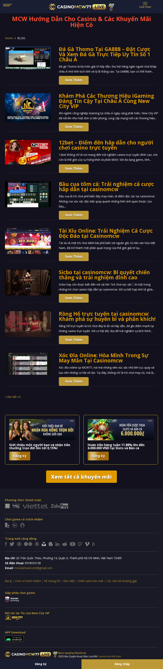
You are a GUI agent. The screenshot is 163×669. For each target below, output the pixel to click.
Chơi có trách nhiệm (28, 581)
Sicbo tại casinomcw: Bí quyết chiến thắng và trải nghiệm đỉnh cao (104, 275)
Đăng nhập (122, 664)
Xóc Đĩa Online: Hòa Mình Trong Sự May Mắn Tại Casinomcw (103, 358)
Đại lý (8, 581)
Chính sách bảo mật (90, 581)
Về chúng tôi (52, 581)
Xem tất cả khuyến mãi (81, 476)
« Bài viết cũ (13, 397)
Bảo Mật (69, 581)
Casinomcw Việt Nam (109, 656)
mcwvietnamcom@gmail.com (33, 568)
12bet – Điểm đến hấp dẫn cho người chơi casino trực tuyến (106, 145)
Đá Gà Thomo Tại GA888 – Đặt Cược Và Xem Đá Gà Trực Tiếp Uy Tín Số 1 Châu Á (104, 54)
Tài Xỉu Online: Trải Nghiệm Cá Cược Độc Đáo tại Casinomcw (106, 233)
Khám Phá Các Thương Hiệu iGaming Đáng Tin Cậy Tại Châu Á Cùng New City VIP (106, 101)
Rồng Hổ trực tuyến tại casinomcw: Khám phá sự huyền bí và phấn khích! (107, 316)
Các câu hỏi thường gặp (122, 581)
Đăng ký (41, 664)
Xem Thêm (73, 80)
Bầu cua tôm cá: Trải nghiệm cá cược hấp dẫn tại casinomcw (106, 186)
